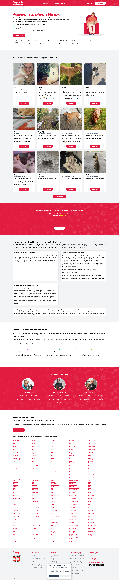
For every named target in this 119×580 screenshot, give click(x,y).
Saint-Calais (71, 483)
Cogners (14, 525)
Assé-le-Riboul (15, 453)
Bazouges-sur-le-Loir (16, 470)
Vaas (89, 507)
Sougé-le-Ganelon (91, 470)
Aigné (14, 438)
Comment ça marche (47, 3)
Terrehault (90, 489)
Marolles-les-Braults (54, 483)
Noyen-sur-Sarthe (54, 529)
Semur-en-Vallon (91, 465)
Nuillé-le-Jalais (53, 531)
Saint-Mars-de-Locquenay (73, 525)
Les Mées (52, 449)
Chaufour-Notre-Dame (17, 513)
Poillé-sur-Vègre (72, 446)
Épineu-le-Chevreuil (35, 479)
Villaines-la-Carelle (91, 519)
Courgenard (34, 447)
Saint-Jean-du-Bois (72, 519)
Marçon (52, 476)
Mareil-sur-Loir (53, 479)
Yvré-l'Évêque (90, 537)
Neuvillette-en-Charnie (54, 520)
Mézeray (52, 492)
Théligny (89, 490)
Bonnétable (15, 486)
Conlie (14, 531)
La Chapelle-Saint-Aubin (36, 514)
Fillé (32, 486)
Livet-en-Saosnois (53, 456)
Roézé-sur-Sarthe (72, 462)
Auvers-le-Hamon (16, 456)
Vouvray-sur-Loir (91, 534)
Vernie (89, 514)
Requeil (70, 461)
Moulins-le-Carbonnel (54, 511)
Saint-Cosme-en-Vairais (73, 492)
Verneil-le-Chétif (91, 513)
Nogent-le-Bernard (54, 523)
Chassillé (14, 508)
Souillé (89, 471)
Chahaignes (15, 499)
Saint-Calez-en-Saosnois (73, 485)
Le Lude (52, 444)
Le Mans (52, 446)
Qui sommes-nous (55, 555)
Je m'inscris (89, 3)
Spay (89, 480)
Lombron (52, 458)
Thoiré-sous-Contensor (92, 493)
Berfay (14, 477)
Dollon (33, 467)
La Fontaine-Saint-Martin (36, 523)
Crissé (33, 453)
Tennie (89, 488)
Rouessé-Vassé (71, 465)
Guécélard (33, 495)
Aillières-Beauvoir (16, 440)
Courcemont (34, 443)
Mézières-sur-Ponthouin (55, 495)
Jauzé (33, 496)
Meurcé (52, 490)
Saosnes (89, 455)
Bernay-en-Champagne (17, 479)
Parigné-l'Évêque (53, 541)
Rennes (80, 565)
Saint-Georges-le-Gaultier (73, 505)
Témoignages (56, 3)
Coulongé (33, 438)
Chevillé (14, 522)
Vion (89, 526)
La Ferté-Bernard (35, 520)
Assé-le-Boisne (15, 452)
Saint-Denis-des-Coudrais (73, 493)
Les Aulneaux (53, 447)
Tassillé (89, 485)
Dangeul (33, 458)
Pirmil (70, 444)
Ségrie (89, 464)
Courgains (33, 446)
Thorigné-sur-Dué (91, 498)
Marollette (52, 486)
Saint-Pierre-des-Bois (91, 440)
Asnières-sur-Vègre (16, 450)
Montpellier (72, 565)
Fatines (33, 483)
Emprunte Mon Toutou (75, 556)
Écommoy (33, 476)
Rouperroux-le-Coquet (73, 471)
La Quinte (33, 532)
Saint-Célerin (71, 486)
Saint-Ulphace (90, 450)
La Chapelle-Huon (35, 513)
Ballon (14, 465)
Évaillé (33, 482)
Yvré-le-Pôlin (90, 535)
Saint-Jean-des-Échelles (73, 517)
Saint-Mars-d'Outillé (72, 526)
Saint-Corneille (71, 490)
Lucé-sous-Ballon (53, 467)
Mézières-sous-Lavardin (55, 493)
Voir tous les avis (59, 228)
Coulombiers (15, 541)
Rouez (70, 467)
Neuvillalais (52, 517)
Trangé (89, 501)
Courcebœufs (34, 440)
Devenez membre (19, 35)
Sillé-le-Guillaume (91, 467)
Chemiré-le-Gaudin (16, 516)
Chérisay (14, 519)
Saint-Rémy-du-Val (91, 447)
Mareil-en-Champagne (54, 477)
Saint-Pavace (71, 541)
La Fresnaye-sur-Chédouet (36, 525)
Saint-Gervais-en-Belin (73, 511)
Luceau (52, 465)
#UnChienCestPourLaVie (37, 565)
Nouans (52, 528)
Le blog (33, 562)
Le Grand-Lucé (53, 440)
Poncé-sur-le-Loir (72, 447)
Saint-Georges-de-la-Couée (74, 502)
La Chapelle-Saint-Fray (35, 516)
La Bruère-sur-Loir (35, 505)
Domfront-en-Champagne (36, 468)
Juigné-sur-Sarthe (35, 501)
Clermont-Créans (16, 523)
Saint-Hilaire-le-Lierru (73, 513)
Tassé (89, 483)
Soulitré (89, 476)
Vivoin (89, 529)
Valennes (89, 508)
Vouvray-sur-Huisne (91, 532)
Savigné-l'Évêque (91, 459)
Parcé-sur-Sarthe (53, 537)
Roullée (70, 470)
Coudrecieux (15, 537)
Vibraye (89, 517)
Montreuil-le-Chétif (54, 508)
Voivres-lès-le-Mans (91, 531)
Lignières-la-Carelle (54, 453)
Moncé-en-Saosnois (54, 499)
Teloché (89, 486)
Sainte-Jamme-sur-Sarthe (73, 498)
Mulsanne (52, 513)
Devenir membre (18, 430)
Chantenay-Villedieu (16, 505)
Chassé (14, 507)
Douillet (33, 471)
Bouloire (14, 489)
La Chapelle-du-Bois (35, 510)
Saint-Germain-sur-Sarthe (73, 508)
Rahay (70, 458)
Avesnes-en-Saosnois (16, 459)
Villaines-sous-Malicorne (92, 523)
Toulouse (83, 562)
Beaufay (14, 471)
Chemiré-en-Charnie (16, 514)
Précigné (70, 450)
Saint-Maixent (71, 523)
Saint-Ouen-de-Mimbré (73, 534)
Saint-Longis (71, 522)
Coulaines (14, 538)
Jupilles (33, 504)
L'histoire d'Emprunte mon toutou (58, 556)
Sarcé (89, 456)
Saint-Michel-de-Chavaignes (74, 532)
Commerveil (15, 526)
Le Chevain (52, 438)
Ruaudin (70, 473)
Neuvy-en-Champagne (54, 522)
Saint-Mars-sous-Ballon (73, 529)
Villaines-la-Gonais (91, 520)
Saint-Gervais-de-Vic (72, 510)
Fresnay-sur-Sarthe (35, 489)
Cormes (14, 535)
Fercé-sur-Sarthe (34, 485)
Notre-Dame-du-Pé (54, 526)
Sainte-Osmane (71, 499)
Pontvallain (71, 449)
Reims (77, 565)
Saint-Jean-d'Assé (72, 514)
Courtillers (33, 449)
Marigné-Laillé (53, 482)
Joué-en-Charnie (34, 498)
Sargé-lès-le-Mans (91, 458)
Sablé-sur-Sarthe (72, 477)
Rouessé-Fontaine (72, 464)
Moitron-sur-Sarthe (54, 496)
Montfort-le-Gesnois (54, 507)
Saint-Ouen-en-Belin (72, 535)
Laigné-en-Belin (34, 528)
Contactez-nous (35, 578)
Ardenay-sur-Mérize (16, 446)
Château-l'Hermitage (16, 511)
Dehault (33, 461)
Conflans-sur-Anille (16, 528)
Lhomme (52, 452)
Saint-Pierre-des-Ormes (92, 441)
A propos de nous (27, 578)
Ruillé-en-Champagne (73, 474)
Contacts (91, 555)
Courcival (33, 444)
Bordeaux (77, 564)
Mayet (52, 488)
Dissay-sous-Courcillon (35, 462)
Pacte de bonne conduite (37, 553)
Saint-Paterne (71, 538)
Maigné (52, 470)
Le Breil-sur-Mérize (35, 541)
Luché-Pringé (53, 468)
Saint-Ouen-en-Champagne (74, 537)
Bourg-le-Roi (15, 490)
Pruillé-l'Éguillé (71, 456)
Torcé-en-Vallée (91, 499)
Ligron (52, 455)
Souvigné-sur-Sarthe (91, 479)
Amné (14, 441)
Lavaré (33, 535)
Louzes (52, 464)
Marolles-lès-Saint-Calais (55, 485)
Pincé (70, 443)
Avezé (14, 462)
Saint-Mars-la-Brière (72, 528)
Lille (83, 564)
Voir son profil (24, 103)
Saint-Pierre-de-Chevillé (92, 438)
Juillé (33, 502)
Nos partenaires (54, 561)
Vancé (89, 511)
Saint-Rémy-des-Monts (92, 446)
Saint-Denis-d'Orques (73, 495)
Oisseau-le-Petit (53, 532)
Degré (33, 459)
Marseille (72, 564)
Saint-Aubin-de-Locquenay (73, 479)
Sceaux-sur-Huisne (91, 462)
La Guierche (34, 526)
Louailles (52, 459)
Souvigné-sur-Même (91, 477)
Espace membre (100, 3)
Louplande (52, 462)
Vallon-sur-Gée (90, 510)
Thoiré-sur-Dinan (91, 495)
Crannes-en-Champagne (36, 450)
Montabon (52, 502)
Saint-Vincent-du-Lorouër (92, 453)
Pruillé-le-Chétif (72, 455)
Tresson (89, 502)
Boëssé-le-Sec (15, 485)
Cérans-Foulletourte (16, 498)
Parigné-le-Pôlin (53, 540)
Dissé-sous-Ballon (35, 464)
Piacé (70, 441)
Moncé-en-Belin (53, 498)
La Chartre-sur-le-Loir (35, 519)
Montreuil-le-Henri (54, 510)
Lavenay (33, 537)
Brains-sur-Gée (15, 492)
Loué (51, 461)
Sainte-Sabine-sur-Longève (73, 501)
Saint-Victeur (90, 452)
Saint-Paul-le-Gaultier (73, 540)
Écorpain (33, 477)
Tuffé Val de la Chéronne (92, 505)
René (70, 459)
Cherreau (14, 520)
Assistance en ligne (93, 553)
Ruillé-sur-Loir (71, 476)
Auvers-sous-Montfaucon (17, 458)
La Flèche (33, 522)
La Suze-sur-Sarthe (35, 534)
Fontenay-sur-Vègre (35, 488)
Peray (70, 438)
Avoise (14, 464)
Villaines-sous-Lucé (91, 522)
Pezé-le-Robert (72, 440)
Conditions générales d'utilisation (39, 556)
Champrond (15, 504)
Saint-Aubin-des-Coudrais (73, 480)
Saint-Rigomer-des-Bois (92, 449)
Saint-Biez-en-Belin (72, 482)
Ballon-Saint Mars (16, 467)
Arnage (14, 447)
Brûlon (14, 496)
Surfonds (89, 482)
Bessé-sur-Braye (15, 482)
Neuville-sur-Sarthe (54, 519)
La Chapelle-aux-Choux (35, 507)
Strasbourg (72, 567)
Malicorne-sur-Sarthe (54, 471)
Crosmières (34, 455)
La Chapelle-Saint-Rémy (36, 517)
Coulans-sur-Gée (15, 540)
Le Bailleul (33, 540)
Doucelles (33, 470)
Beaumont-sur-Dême (16, 473)
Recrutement (54, 562)
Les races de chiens (36, 564)
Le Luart (52, 443)
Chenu (14, 517)
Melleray (52, 489)
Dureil (33, 474)
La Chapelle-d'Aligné (35, 508)
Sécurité (63, 3)
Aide (33, 561)
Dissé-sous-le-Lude (35, 465)
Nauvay (52, 514)
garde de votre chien (80, 555)
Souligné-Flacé (90, 473)
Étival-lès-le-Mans (35, 480)
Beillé (14, 476)
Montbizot (52, 505)
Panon (52, 535)
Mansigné (52, 474)
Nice (80, 564)
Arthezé (14, 449)
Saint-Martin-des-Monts (73, 531)
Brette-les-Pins (15, 493)
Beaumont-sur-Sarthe (16, 474)
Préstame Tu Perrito (74, 573)
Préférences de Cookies (37, 567)
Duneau (33, 473)
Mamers (52, 473)
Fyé (32, 490)
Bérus (14, 480)
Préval (70, 452)
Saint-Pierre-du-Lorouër (92, 443)
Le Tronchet (53, 450)
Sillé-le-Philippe (90, 468)
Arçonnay (14, 444)
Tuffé (89, 504)
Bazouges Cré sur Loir (16, 468)
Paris (77, 562)
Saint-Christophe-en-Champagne (74, 489)
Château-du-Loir (15, 510)
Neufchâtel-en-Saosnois (55, 516)
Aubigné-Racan (15, 455)
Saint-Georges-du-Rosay (73, 504)
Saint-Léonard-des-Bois (73, 520)
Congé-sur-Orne (15, 529)
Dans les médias (54, 559)
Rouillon (70, 468)
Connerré (14, 532)
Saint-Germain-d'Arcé (73, 507)
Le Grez (52, 441)
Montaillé (52, 504)
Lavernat (33, 538)
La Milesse (33, 529)
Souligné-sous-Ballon (91, 474)
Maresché (52, 480)
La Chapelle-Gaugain (35, 511)
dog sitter (80, 553)
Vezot (89, 516)
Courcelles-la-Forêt (35, 441)
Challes (14, 501)
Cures (33, 456)
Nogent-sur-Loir (53, 525)
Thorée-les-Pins (91, 496)
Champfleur (15, 502)
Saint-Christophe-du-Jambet (74, 488)
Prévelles (71, 453)
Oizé (51, 534)
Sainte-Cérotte (71, 496)
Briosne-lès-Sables (16, 495)
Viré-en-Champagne (91, 528)
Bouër (14, 488)
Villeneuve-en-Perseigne (92, 525)
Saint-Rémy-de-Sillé (91, 444)
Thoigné (89, 492)
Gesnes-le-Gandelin (35, 492)
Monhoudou (53, 501)
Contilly (14, 534)
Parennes (52, 538)
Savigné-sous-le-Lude (91, 461)
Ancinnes (14, 443)
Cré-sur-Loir (34, 452)
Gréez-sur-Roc (34, 493)
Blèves (14, 483)
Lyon (79, 562)
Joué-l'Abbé (34, 499)
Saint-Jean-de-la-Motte (73, 516)
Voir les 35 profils (59, 196)
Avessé (14, 461)
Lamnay (33, 531)
